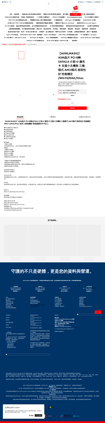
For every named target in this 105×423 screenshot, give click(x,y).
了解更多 (23, 412)
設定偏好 (31, 415)
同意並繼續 (38, 415)
